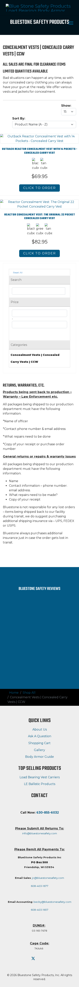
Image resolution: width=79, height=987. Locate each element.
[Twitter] (33, 958)
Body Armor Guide (39, 757)
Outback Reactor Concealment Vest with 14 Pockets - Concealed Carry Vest (39, 151)
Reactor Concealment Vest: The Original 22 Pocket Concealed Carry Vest (39, 217)
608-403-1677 (39, 885)
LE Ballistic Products (39, 784)
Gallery (39, 750)
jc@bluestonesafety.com (48, 877)
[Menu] (70, 23)
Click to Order (39, 188)
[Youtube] (40, 958)
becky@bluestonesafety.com (52, 901)
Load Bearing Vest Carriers (40, 777)
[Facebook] (25, 958)
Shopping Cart (39, 743)
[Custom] (47, 958)
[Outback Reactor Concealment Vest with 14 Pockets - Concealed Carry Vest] (39, 136)
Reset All (17, 272)
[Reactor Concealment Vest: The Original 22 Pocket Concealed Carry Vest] (39, 202)
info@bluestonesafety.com (39, 833)
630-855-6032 (47, 812)
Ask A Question (39, 736)
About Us (39, 729)
